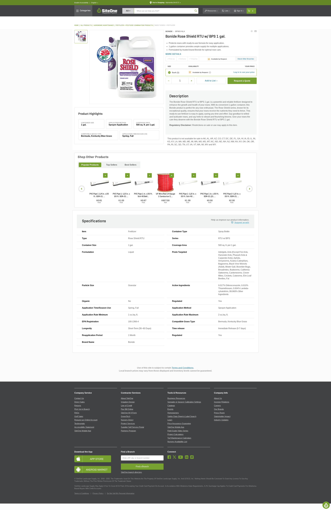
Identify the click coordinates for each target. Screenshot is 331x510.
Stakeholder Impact (222, 416)
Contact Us (79, 398)
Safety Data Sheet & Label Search (181, 416)
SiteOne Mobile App (82, 431)
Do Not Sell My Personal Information (120, 493)
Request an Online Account (85, 420)
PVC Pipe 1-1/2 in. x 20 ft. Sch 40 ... (187, 195)
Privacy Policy (98, 493)
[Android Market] (95, 469)
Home (76, 25)
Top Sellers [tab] (111, 165)
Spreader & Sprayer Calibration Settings (184, 402)
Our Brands (219, 409)
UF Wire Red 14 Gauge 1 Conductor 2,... (165, 195)
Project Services (128, 424)
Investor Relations (221, 402)
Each (175, 72)
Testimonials (79, 424)
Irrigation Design (128, 402)
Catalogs (171, 406)
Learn (169, 420)
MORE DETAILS (173, 54)
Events (170, 409)
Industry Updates (221, 420)
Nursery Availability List (177, 442)
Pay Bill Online (127, 409)
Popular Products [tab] (90, 165)
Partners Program (128, 431)
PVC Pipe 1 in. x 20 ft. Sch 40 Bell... (143, 195)
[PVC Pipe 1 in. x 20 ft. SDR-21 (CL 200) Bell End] (209, 183)
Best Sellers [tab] (130, 165)
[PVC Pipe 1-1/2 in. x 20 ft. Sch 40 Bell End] (187, 183)
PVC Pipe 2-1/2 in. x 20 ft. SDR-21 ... (231, 195)
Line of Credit (126, 406)
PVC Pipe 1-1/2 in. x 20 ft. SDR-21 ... (121, 195)
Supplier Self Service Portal (132, 427)
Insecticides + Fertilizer (165, 25)
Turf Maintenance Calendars (179, 438)
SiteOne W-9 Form (129, 413)
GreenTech (125, 416)
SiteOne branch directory (131, 472)
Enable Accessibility (81, 3)
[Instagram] (192, 458)
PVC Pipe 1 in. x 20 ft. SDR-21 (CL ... (209, 195)
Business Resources (176, 398)
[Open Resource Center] (326, 505)
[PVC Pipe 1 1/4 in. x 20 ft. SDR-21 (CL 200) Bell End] (99, 183)
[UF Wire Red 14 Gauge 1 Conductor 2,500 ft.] (165, 183)
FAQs (76, 413)
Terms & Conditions (81, 493)
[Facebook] (169, 458)
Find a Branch (128, 452)
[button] (94, 3)
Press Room (219, 413)
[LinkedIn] (187, 458)
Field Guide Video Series (177, 431)
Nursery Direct (127, 420)
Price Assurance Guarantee (179, 424)
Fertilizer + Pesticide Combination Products (134, 25)
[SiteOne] (107, 13)
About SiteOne (127, 398)
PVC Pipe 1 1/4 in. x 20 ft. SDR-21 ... (99, 195)
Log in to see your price (244, 72)
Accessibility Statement (84, 427)
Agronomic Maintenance (104, 25)
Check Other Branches (246, 59)
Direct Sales (79, 402)
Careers (217, 406)
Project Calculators (175, 434)
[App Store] (95, 458)
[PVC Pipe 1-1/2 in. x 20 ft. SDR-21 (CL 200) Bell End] (121, 183)
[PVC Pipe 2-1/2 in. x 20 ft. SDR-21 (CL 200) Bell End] (232, 183)
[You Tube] (181, 458)
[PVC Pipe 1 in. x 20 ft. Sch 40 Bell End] (143, 183)
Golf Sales (78, 416)
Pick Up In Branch (82, 409)
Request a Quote (242, 81)
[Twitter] (175, 458)
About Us (218, 398)
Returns (77, 406)
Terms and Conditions (182, 368)
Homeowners (173, 413)
